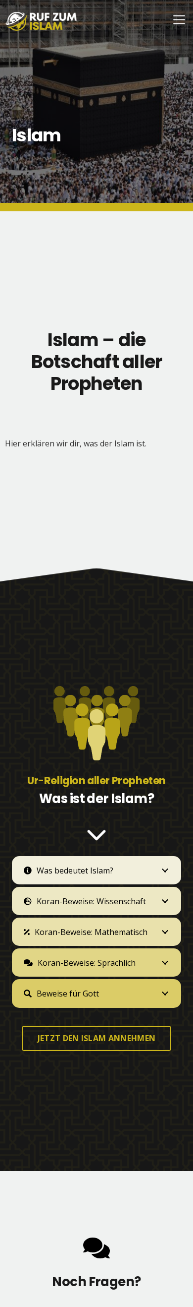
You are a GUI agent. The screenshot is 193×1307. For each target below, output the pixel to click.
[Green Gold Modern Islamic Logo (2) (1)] (41, 21)
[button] (179, 20)
